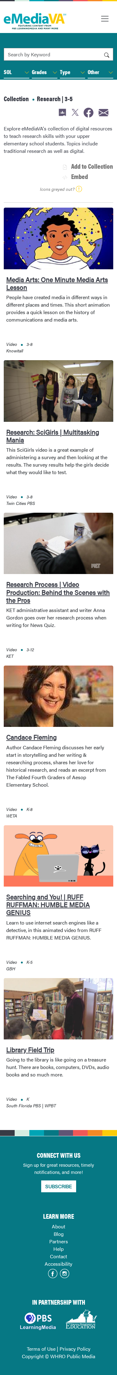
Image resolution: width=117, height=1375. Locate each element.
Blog (59, 1233)
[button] (26, 72)
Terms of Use (41, 1348)
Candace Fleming (31, 737)
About (58, 1226)
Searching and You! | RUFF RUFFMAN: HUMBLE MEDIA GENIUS (48, 904)
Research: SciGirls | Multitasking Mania (52, 435)
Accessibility (58, 1263)
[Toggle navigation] (104, 19)
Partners (58, 1241)
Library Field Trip (30, 1049)
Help (58, 1248)
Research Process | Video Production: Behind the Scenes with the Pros (58, 591)
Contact (58, 1256)
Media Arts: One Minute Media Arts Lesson (57, 283)
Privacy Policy (75, 1348)
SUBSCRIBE (58, 1186)
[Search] (106, 54)
